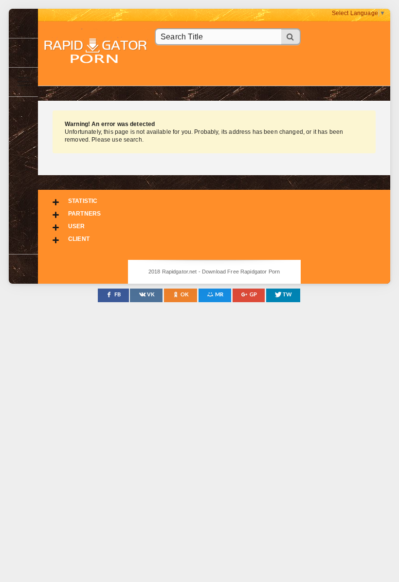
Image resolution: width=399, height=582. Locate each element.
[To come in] (23, 52)
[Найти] (291, 37)
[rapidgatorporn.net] (23, 23)
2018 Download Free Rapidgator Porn (96, 52)
